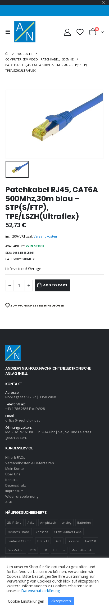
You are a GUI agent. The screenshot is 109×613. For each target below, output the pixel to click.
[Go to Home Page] (7, 53)
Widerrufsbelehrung (21, 496)
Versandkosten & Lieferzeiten (29, 463)
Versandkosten (45, 236)
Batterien (84, 522)
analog (66, 522)
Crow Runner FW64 (67, 532)
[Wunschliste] (79, 32)
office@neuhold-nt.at (22, 420)
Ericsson (73, 541)
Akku (31, 522)
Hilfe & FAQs (15, 457)
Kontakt (11, 479)
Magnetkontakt (82, 550)
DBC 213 (43, 541)
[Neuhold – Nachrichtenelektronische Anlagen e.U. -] (24, 31)
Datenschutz (15, 485)
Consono (42, 532)
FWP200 (90, 541)
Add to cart (55, 285)
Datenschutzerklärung (40, 590)
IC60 (33, 550)
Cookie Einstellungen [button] (26, 601)
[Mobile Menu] (9, 31)
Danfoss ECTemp (19, 541)
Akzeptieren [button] (61, 600)
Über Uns (13, 474)
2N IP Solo (14, 522)
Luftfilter (59, 550)
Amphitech (48, 522)
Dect (58, 541)
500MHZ (28, 259)
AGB (8, 502)
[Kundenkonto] (67, 32)
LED (44, 550)
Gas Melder (15, 550)
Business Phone (18, 532)
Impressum (14, 490)
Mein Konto (14, 468)
